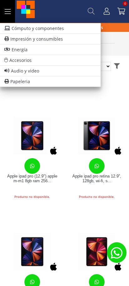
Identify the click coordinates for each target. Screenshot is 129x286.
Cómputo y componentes (38, 28)
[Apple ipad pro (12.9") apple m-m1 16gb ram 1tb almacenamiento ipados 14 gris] (32, 251)
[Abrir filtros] (117, 66)
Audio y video (25, 71)
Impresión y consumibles (36, 39)
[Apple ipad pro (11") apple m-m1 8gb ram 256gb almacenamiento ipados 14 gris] (96, 251)
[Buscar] (91, 11)
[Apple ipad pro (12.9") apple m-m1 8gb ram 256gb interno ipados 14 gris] (32, 135)
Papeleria (20, 81)
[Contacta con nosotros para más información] (116, 252)
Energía (20, 50)
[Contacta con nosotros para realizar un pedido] (32, 166)
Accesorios (20, 60)
